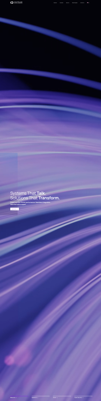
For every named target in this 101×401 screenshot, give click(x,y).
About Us (67, 2)
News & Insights (74, 2)
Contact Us (82, 2)
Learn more (14, 209)
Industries (61, 2)
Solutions (55, 2)
